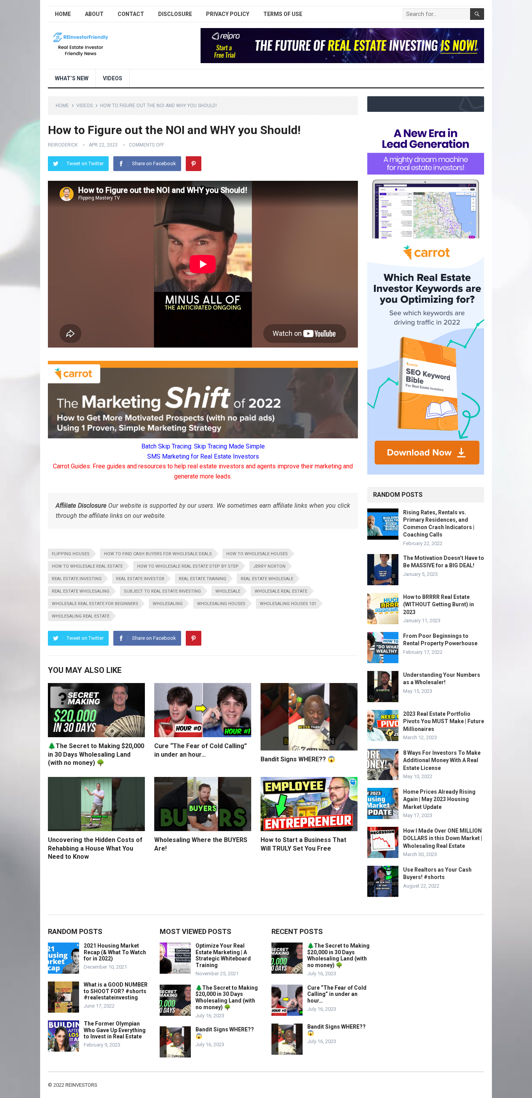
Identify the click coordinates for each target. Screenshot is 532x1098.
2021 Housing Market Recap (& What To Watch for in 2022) (115, 952)
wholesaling (168, 603)
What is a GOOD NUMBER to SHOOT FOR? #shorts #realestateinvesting (116, 991)
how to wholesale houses (257, 553)
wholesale (227, 591)
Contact (131, 14)
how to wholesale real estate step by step (188, 566)
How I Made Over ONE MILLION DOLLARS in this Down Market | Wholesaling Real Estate (442, 838)
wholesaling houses (221, 603)
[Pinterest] (193, 163)
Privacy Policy (227, 14)
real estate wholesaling (80, 591)
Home (63, 14)
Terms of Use (282, 14)
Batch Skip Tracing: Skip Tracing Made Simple (203, 446)
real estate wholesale (267, 578)
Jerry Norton (269, 566)
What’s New (71, 78)
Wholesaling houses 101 (288, 603)
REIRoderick (63, 145)
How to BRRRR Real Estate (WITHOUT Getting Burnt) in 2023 (438, 604)
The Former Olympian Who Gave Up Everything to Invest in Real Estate (115, 1030)
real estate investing (77, 578)
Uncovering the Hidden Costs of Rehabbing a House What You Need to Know (95, 848)
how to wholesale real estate (87, 566)
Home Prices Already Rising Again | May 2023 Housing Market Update (439, 799)
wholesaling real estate (80, 616)
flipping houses (71, 553)
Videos (112, 78)
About (94, 14)
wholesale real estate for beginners (95, 603)
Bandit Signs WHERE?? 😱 (298, 759)
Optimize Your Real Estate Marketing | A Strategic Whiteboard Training (223, 955)
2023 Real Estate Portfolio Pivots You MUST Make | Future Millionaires (443, 721)
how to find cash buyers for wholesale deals (158, 553)
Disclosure (175, 14)
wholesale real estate (281, 591)
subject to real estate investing (162, 591)
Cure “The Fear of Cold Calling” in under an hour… (336, 994)
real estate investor (140, 578)
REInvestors (81, 1085)
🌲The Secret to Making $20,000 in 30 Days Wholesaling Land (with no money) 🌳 (96, 754)
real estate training (202, 578)
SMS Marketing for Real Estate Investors (203, 456)
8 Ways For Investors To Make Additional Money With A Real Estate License (442, 760)
